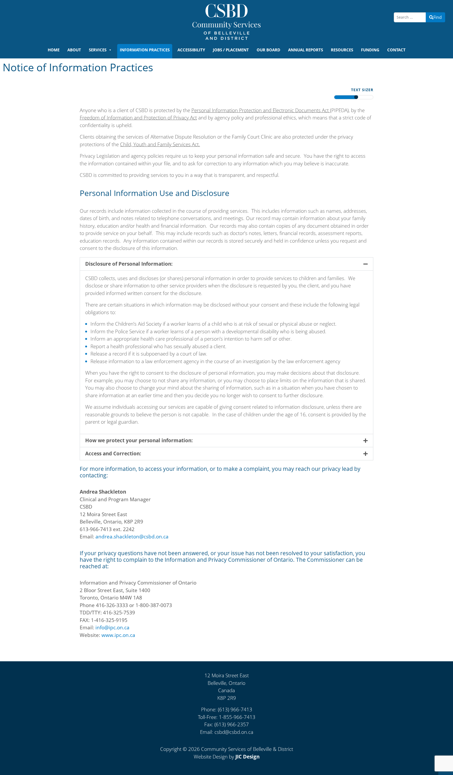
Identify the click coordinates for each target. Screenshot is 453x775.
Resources (342, 49)
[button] (226, 264)
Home (54, 49)
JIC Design (247, 756)
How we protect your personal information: (139, 440)
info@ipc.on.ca (112, 627)
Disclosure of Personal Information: (128, 263)
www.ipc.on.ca (118, 635)
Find (437, 17)
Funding (370, 49)
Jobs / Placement (231, 49)
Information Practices (145, 49)
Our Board (268, 49)
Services (97, 49)
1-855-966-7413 (237, 717)
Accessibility (191, 49)
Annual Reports (305, 49)
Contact (396, 49)
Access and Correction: (113, 453)
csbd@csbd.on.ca (233, 732)
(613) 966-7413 (235, 709)
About (74, 49)
